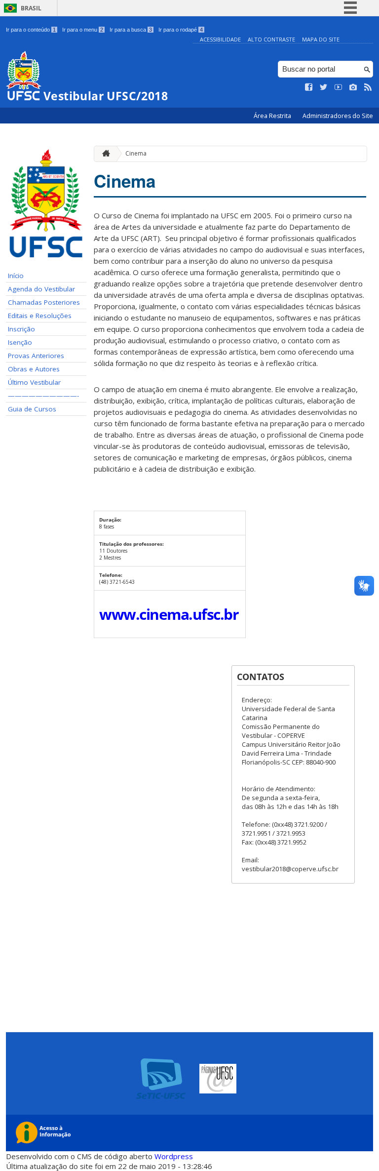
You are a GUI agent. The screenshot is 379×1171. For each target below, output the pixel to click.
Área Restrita (273, 116)
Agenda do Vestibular (41, 288)
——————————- (43, 395)
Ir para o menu (82, 30)
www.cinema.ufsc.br (168, 614)
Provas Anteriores (36, 355)
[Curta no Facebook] (309, 87)
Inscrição (21, 328)
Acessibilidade (220, 39)
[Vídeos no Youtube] (338, 87)
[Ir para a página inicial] (103, 154)
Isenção (20, 342)
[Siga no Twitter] (324, 87)
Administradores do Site (338, 116)
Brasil (31, 8)
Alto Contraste (271, 39)
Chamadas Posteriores (44, 302)
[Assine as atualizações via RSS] (368, 87)
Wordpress (173, 1156)
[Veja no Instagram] (353, 87)
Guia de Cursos (32, 408)
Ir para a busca (131, 30)
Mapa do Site (321, 39)
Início (16, 275)
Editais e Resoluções (40, 315)
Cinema (136, 153)
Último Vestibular (34, 382)
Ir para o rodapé (180, 30)
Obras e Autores (34, 368)
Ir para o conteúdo (31, 30)
